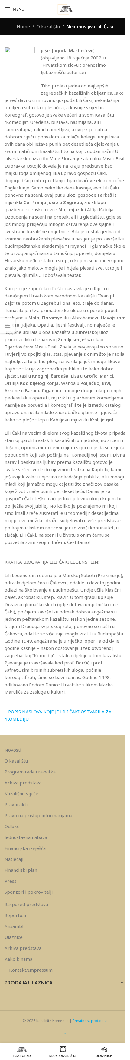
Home (23, 26)
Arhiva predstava (23, 783)
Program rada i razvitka (30, 772)
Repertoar (16, 915)
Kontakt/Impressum (31, 970)
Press (10, 881)
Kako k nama (18, 959)
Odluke (12, 826)
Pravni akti (16, 804)
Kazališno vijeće (21, 793)
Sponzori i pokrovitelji (29, 892)
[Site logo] (65, 8)
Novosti (13, 750)
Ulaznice (14, 937)
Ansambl (14, 926)
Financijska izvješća (25, 848)
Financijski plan (21, 870)
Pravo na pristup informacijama (38, 815)
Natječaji (14, 859)
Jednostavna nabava (26, 837)
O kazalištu (48, 26)
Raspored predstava (26, 904)
